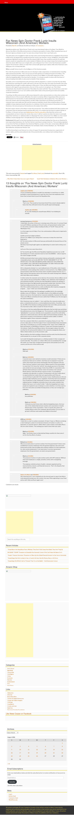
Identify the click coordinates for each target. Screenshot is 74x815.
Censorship (10, 672)
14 (54, 749)
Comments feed (13, 798)
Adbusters (10, 693)
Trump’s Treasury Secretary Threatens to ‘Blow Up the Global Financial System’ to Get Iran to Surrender (37, 555)
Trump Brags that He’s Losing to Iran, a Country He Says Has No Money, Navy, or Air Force (33, 558)
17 (20, 753)
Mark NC (14, 45)
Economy (10, 678)
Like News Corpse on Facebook (18, 713)
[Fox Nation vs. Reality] (51, 23)
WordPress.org (13, 800)
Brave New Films (12, 696)
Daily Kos (10, 708)
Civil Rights (10, 674)
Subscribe (12, 782)
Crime (9, 676)
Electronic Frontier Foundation (16, 710)
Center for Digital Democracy (15, 698)
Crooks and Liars (12, 706)
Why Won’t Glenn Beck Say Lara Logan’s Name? (20, 179)
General (22, 173)
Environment (11, 681)
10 (20, 749)
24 (20, 756)
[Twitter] (68, 3)
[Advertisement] (37, 157)
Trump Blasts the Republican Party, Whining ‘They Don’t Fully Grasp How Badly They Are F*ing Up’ (35, 549)
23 (11, 756)
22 (62, 753)
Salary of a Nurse (25, 474)
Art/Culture (10, 668)
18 (28, 753)
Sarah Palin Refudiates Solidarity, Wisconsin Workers (52, 179)
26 (37, 756)
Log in (10, 794)
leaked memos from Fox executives (36, 112)
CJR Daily (10, 702)
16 (11, 753)
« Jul (8, 763)
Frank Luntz (41, 173)
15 (62, 749)
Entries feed (12, 796)
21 (54, 753)
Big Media (10, 670)
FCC (8, 683)
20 (45, 753)
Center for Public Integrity (14, 700)
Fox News (34, 173)
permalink (55, 173)
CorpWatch (10, 704)
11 (28, 749)
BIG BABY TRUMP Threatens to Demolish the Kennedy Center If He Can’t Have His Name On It (35, 552)
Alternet (9, 694)
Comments (40, 45)
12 (37, 749)
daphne (22, 190)
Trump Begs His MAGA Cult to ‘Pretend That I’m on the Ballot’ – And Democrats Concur (33, 561)
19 (37, 753)
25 (28, 756)
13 (36, 45)
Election (9, 680)
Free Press (10, 685)
